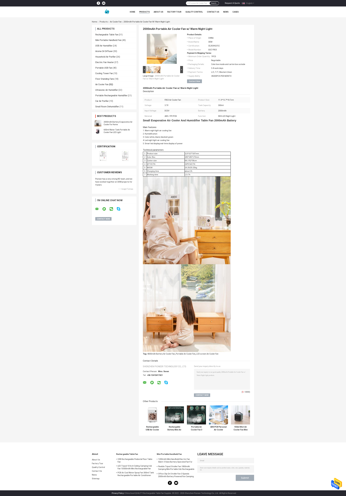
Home (132, 12)
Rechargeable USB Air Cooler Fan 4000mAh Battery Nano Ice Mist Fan (152, 428)
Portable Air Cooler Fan (185, 354)
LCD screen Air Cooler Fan (207, 354)
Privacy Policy (118, 493)
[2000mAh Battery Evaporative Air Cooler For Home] (98, 123)
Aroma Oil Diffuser (104, 51)
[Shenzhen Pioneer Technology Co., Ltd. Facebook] (98, 3)
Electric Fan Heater (104, 62)
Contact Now (194, 81)
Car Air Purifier (102, 101)
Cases (235, 12)
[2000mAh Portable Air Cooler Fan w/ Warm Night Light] (162, 49)
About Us (158, 12)
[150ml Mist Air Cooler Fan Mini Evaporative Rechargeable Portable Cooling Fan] (240, 414)
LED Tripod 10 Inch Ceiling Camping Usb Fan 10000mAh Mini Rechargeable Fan (135, 467)
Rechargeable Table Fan (106, 34)
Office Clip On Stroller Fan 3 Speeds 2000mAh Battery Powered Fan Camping (176, 475)
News (225, 12)
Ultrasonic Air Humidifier (106, 90)
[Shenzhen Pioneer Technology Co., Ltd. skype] (120, 209)
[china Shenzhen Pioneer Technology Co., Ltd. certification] (103, 156)
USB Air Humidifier (103, 45)
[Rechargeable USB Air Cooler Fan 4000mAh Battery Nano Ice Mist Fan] (152, 414)
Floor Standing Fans (104, 79)
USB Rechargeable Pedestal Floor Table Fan (135, 460)
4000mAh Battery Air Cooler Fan (161, 354)
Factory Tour (174, 12)
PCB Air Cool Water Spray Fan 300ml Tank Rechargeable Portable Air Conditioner (136, 474)
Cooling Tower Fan (104, 73)
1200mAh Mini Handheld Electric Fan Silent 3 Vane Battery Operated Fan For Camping (175, 461)
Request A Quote (232, 3)
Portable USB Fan (103, 68)
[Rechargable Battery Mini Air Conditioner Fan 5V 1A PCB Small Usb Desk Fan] (174, 414)
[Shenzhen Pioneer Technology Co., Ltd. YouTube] (103, 3)
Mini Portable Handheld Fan (108, 40)
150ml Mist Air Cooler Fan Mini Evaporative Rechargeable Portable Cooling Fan (240, 428)
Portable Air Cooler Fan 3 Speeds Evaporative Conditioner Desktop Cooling (196, 428)
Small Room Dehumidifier (107, 106)
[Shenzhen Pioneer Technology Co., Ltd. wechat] (113, 209)
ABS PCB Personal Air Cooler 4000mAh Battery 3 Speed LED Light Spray (218, 428)
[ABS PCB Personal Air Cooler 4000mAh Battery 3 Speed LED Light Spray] (218, 414)
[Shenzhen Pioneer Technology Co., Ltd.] (107, 12)
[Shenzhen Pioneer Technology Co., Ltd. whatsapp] (105, 209)
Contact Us (213, 12)
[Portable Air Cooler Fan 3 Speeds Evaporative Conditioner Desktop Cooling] (196, 414)
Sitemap (95, 479)
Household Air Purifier (105, 56)
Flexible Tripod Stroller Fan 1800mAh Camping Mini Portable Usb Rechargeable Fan (176, 468)
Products (144, 12)
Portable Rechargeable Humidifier (111, 95)
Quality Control (194, 12)
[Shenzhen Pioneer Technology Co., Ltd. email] (98, 209)
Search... (214, 3)
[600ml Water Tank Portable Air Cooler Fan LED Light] (98, 131)
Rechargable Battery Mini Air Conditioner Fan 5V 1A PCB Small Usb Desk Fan (174, 428)
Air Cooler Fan (116, 22)
